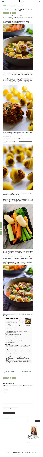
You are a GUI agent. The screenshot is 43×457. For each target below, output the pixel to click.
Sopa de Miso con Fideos (26, 371)
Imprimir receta (22, 15)
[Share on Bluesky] (15, 13)
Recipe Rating (5, 388)
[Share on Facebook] (6, 13)
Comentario (5, 392)
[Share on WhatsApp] (13, 13)
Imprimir (28, 325)
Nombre (5, 405)
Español (4, 5)
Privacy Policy (30, 442)
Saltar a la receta (14, 15)
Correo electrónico (7, 408)
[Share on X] (8, 13)
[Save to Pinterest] (4, 13)
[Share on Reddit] (10, 13)
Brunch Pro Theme (33, 452)
